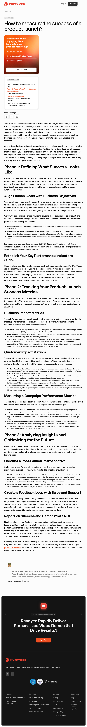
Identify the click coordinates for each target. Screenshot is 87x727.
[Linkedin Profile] (12, 674)
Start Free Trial (58, 701)
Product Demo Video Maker (16, 698)
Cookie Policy (58, 708)
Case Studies (76, 701)
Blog (72, 698)
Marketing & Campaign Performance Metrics (19, 99)
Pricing (55, 698)
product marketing (12, 547)
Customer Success (36, 712)
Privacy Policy (58, 712)
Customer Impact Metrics (16, 96)
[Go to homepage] (16, 660)
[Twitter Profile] (7, 674)
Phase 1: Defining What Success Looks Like (21, 85)
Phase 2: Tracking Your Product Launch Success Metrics (21, 90)
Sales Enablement (36, 708)
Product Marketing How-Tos (74, 707)
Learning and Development (39, 705)
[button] (80, 3)
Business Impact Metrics (15, 93)
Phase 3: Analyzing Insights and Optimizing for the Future (18, 104)
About (55, 705)
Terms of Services (59, 715)
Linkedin (26, 581)
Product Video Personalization (11, 702)
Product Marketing (36, 698)
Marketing (33, 701)
